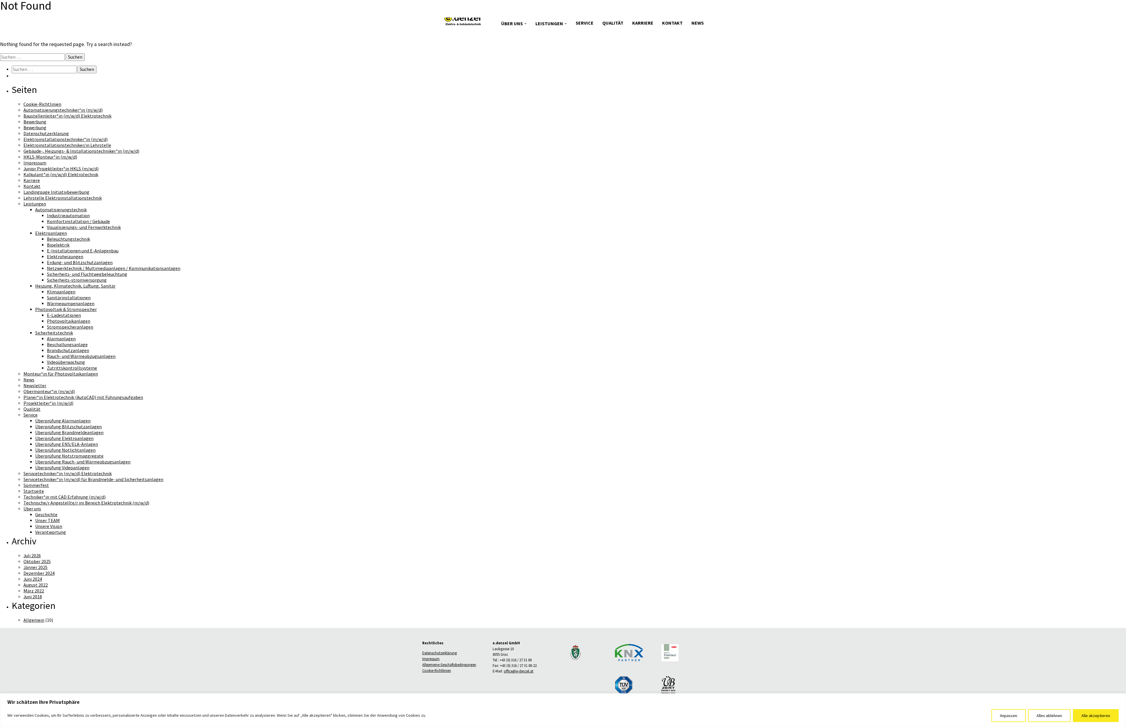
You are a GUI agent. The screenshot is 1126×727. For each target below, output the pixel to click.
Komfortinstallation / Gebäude (78, 222)
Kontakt (672, 23)
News (697, 23)
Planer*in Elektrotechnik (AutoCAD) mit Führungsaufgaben (83, 397)
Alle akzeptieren (1095, 715)
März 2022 (33, 591)
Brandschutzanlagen (68, 351)
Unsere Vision (48, 526)
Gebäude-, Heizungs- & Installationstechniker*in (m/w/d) (81, 151)
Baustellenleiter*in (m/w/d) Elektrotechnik (67, 116)
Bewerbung (34, 122)
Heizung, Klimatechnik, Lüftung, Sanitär (75, 286)
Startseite (33, 491)
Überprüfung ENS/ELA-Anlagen (66, 444)
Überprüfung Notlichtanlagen (65, 450)
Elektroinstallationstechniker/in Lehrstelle (67, 145)
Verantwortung (50, 532)
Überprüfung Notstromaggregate (69, 456)
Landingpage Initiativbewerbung (56, 192)
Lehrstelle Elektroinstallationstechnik (62, 198)
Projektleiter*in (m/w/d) (48, 403)
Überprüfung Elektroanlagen (64, 438)
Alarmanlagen (61, 339)
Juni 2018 (32, 597)
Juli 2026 (32, 556)
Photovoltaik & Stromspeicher (66, 309)
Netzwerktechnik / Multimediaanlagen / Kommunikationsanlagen (113, 268)
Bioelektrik (58, 245)
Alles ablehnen (1049, 715)
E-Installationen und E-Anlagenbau (82, 251)
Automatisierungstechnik (61, 210)
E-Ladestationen (64, 315)
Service (584, 23)
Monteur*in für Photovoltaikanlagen (60, 374)
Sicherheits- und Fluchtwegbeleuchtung (87, 274)
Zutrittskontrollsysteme (72, 368)
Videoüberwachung (66, 362)
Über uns (512, 24)
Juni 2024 (32, 579)
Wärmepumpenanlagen (70, 304)
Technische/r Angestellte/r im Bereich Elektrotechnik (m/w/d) (86, 503)
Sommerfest (36, 485)
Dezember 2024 (39, 573)
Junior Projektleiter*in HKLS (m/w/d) (61, 169)
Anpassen (1008, 715)
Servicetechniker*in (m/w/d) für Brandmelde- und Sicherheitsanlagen (93, 480)
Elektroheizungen (65, 257)
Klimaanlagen (61, 292)
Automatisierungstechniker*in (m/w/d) (63, 110)
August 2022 (35, 585)
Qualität (612, 23)
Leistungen (549, 24)
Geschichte (46, 515)
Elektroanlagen (51, 233)
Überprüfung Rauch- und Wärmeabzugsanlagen (82, 462)
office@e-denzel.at (518, 671)
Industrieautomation (68, 216)
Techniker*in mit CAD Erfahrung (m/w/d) (64, 497)
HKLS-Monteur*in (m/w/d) (50, 157)
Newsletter (34, 386)
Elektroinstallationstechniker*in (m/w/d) (65, 139)
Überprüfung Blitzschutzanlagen (68, 427)
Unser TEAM (47, 521)
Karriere (642, 23)
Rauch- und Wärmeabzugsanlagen (81, 356)
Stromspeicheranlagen (70, 327)
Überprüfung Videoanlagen (62, 468)
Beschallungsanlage (67, 345)
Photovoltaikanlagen (68, 321)
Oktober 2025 (37, 562)
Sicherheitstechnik (54, 333)
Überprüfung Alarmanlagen (63, 421)
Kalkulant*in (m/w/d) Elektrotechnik (60, 175)
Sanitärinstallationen (69, 298)
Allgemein (33, 620)
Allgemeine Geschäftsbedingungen (449, 665)
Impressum (34, 163)
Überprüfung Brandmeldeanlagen (69, 433)
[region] (563, 710)
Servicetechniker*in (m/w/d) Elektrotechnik (67, 474)
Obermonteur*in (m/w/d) (49, 392)
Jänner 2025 (35, 567)
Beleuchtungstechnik (68, 239)
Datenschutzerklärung (46, 134)
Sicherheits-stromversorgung (77, 280)
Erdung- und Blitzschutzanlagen (80, 263)
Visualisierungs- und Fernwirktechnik (84, 227)
